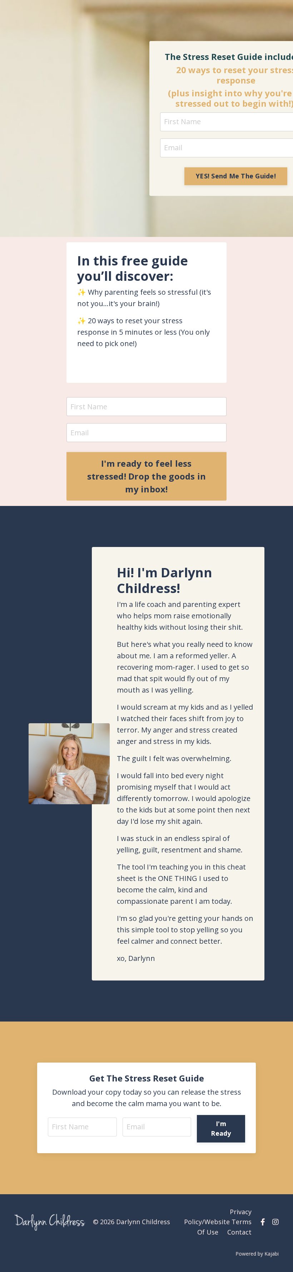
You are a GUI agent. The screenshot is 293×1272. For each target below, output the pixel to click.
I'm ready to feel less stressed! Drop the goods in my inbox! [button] (146, 476)
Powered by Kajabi (257, 1253)
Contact (239, 1232)
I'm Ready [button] (221, 1128)
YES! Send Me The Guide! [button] (236, 176)
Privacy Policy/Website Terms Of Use (218, 1222)
